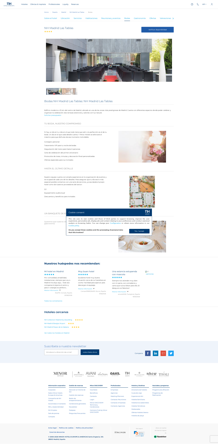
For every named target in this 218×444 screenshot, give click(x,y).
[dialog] (109, 222)
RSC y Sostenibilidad (55, 407)
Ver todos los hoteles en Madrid (56, 333)
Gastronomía (140, 18)
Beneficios (94, 393)
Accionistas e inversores (57, 404)
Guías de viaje (136, 393)
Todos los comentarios (53, 301)
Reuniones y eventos (110, 18)
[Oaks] (115, 374)
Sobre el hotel (50, 18)
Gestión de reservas (76, 395)
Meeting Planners (117, 396)
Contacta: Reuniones (118, 399)
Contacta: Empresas (118, 403)
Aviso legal (52, 428)
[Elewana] (103, 374)
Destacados (135, 409)
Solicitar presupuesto (52, 115)
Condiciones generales (77, 404)
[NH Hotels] (127, 374)
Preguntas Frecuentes (77, 413)
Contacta (93, 396)
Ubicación (65, 18)
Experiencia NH (137, 396)
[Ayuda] (192, 4)
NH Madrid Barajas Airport (54, 323)
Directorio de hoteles (139, 390)
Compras (51, 417)
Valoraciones (165, 18)
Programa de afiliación (160, 390)
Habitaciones (91, 18)
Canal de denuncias (57, 432)
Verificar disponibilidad (158, 30)
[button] (139, 434)
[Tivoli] (164, 374)
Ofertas (152, 18)
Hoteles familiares (138, 399)
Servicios (78, 18)
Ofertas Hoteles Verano (139, 412)
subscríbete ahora (90, 352)
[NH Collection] (139, 374)
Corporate (52, 390)
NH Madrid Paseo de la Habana (56, 327)
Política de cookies (66, 428)
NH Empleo (52, 410)
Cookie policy (74, 225)
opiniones (150, 274)
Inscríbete (93, 390)
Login (92, 399)
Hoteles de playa (137, 415)
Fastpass (72, 410)
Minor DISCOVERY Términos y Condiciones (96, 405)
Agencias (114, 393)
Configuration (115, 223)
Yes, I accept (139, 231)
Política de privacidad (84, 428)
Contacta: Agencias (118, 406)
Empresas (114, 390)
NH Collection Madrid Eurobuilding (58, 320)
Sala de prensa (53, 413)
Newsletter (73, 407)
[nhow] (151, 374)
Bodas (127, 18)
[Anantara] (79, 374)
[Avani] (91, 374)
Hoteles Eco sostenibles (140, 403)
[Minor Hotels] (60, 374)
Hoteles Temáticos (138, 406)
